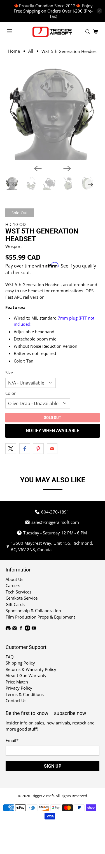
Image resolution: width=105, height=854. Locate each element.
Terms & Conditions (25, 694)
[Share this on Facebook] (24, 448)
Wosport (13, 246)
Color (10, 393)
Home (14, 51)
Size (9, 372)
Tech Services (18, 592)
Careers (13, 585)
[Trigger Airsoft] (53, 31)
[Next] (67, 168)
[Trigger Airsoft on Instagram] (27, 629)
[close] (99, 11)
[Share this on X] (10, 448)
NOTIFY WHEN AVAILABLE (52, 430)
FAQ (10, 657)
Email (12, 740)
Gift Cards (15, 604)
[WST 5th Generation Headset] (52, 113)
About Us (14, 579)
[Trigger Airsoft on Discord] (8, 629)
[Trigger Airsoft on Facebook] (21, 629)
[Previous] (38, 168)
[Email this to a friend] (52, 448)
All (30, 51)
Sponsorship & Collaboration (33, 610)
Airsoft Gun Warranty (26, 675)
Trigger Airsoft (42, 796)
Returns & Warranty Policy (31, 669)
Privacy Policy (19, 688)
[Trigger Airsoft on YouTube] (33, 629)
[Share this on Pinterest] (38, 448)
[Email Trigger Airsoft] (14, 629)
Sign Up (52, 766)
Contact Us (16, 700)
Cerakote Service (22, 598)
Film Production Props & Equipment (40, 617)
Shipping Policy (20, 663)
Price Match (17, 682)
